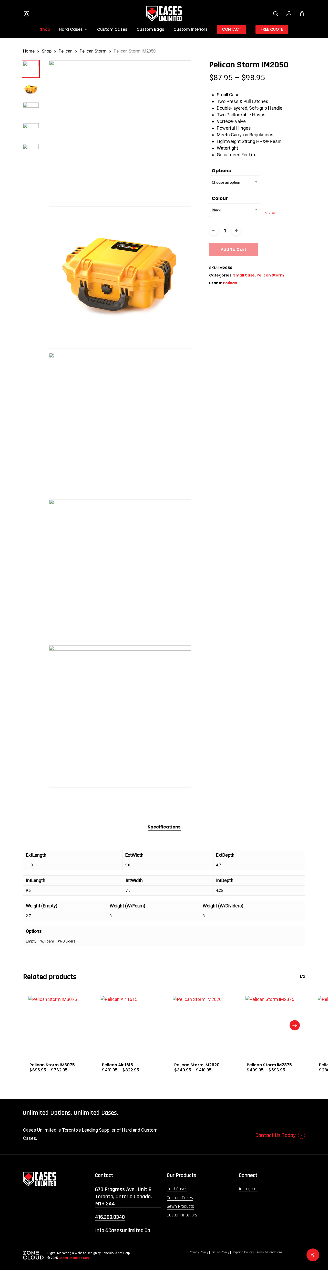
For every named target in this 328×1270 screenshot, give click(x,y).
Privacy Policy (198, 1252)
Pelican (66, 51)
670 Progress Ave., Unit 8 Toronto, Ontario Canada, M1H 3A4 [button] (123, 1196)
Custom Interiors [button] (182, 1215)
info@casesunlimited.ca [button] (122, 1230)
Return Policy (220, 1252)
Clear (272, 212)
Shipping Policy (242, 1252)
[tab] (164, 827)
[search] (276, 13)
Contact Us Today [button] (275, 1135)
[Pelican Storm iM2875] (272, 1023)
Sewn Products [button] (180, 1206)
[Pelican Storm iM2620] (200, 1023)
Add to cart (233, 249)
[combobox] (234, 182)
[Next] (295, 1025)
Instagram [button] (248, 1189)
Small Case (244, 275)
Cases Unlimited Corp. (74, 1258)
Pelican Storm (93, 51)
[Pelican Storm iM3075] (55, 1023)
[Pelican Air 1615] (128, 1023)
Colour (220, 198)
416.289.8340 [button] (110, 1217)
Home (29, 51)
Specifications (164, 827)
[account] (289, 13)
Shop (47, 51)
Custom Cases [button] (180, 1198)
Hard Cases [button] (177, 1189)
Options (221, 170)
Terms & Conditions (269, 1252)
